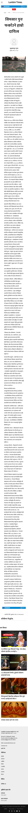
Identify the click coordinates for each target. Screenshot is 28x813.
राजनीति (3, 767)
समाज (2, 769)
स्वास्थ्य (2, 772)
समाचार (2, 759)
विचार (9, 12)
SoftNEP (5, 809)
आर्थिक (2, 761)
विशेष (2, 764)
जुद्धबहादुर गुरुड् (14, 48)
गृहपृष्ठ (5, 12)
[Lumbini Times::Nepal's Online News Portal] (15, 2)
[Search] (2, 2)
